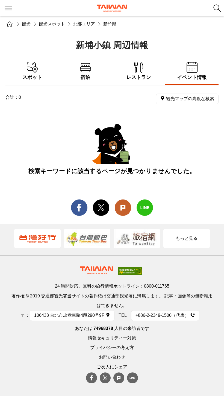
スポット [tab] (32, 77)
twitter (101, 207)
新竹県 (109, 24)
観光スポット (52, 24)
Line (132, 377)
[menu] (8, 8)
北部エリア (84, 24)
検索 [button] (217, 8)
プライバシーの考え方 (112, 347)
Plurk (123, 207)
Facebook (91, 377)
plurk (118, 377)
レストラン (138, 77)
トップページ (9, 24)
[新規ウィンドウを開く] (37, 238)
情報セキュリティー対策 (112, 338)
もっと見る (187, 238)
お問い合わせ (112, 357)
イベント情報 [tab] (192, 77)
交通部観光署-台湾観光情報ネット (112, 8)
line (145, 207)
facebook (79, 207)
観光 (26, 24)
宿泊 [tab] (85, 77)
